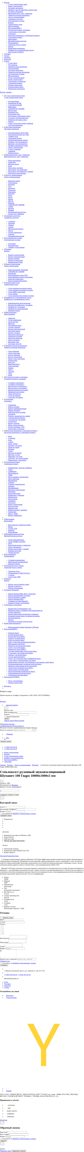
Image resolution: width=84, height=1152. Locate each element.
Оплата (6, 56)
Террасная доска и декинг (17, 45)
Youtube (8, 1091)
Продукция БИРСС (15, 28)
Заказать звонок (6, 741)
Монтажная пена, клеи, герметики (20, 13)
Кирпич (11, 23)
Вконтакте (9, 995)
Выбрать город (5, 691)
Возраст (3, 811)
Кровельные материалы (16, 48)
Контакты (7, 59)
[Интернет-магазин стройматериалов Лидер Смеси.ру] (12, 726)
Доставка (7, 54)
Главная (3, 765)
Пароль (6, 714)
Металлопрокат (13, 26)
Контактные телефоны (8, 809)
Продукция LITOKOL (16, 52)
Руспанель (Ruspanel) (15, 12)
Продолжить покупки (18, 1151)
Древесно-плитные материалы (19, 15)
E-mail (2, 922)
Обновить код (5, 961)
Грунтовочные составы (16, 21)
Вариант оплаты (5, 787)
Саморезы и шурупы (15, 19)
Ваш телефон (4, 1134)
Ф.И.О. (3, 807)
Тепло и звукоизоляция (16, 17)
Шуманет (35, 765)
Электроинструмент (15, 37)
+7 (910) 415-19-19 (10, 749)
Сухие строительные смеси (17, 4)
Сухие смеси (12, 63)
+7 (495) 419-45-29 (10, 747)
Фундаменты (12, 65)
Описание (3, 856)
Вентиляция (12, 39)
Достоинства (4, 938)
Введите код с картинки (8, 959)
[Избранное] (1, 697)
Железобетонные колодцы (17, 41)
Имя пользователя (10, 712)
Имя (2, 920)
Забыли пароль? (9, 720)
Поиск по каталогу (6, 730)
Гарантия (7, 57)
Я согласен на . (19, 813)
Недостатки (4, 942)
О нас (6, 982)
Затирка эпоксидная (15, 85)
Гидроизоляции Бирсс (16, 87)
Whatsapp (9, 734)
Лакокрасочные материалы (17, 67)
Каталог (7, 2)
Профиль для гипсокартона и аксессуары (22, 10)
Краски (10, 46)
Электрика (12, 34)
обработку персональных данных (24, 813)
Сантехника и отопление (17, 32)
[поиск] (34, 730)
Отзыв (2, 946)
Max (7, 738)
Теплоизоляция (13, 68)
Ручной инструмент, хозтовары (19, 30)
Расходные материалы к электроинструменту (24, 35)
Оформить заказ (5, 1151)
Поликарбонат (13, 43)
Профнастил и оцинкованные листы (21, 50)
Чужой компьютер (13, 717)
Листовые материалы (15, 8)
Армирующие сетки (15, 24)
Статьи (6, 61)
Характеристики (13, 856)
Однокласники (11, 997)
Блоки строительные (15, 6)
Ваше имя (4, 1132)
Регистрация (19, 720)
